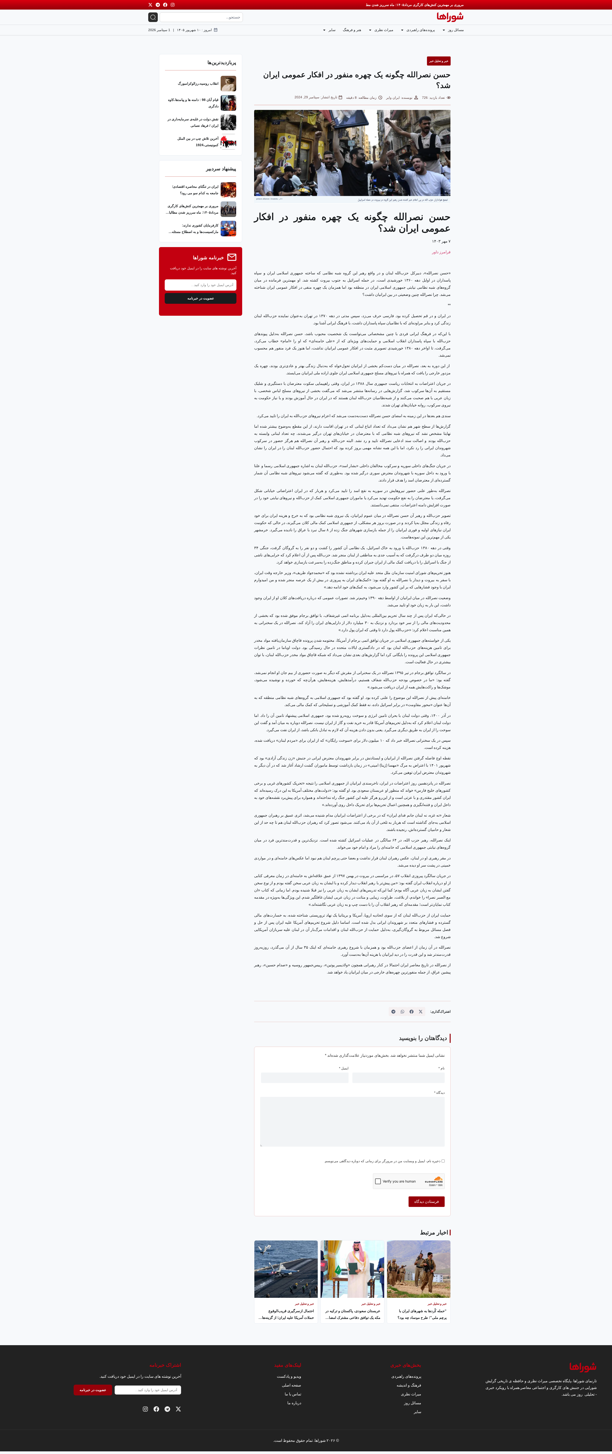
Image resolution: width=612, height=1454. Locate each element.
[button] (420, 1011)
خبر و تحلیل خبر (438, 61)
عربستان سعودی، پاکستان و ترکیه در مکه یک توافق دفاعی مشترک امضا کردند (352, 1314)
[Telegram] (158, 5)
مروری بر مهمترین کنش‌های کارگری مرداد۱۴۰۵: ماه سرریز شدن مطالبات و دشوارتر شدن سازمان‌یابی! (391, 5)
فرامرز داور (441, 252)
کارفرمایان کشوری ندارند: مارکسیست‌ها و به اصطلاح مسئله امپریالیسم (195, 229)
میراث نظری (383, 30)
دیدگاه (439, 1093)
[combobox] (201, 17)
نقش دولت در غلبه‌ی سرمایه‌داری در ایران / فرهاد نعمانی (193, 122)
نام (441, 1068)
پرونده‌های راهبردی (420, 30)
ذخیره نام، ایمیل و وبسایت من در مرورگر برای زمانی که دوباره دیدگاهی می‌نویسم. (382, 1161)
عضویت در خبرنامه (200, 298)
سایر (332, 30)
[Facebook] (165, 5)
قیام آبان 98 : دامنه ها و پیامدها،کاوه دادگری (193, 103)
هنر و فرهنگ (352, 30)
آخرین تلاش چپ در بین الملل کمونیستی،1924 (198, 142)
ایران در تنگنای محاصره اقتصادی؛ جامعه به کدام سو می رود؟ (195, 190)
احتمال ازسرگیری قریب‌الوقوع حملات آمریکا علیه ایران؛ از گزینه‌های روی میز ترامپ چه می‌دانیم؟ (286, 1314)
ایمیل (344, 1068)
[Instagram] (172, 5)
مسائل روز (456, 30)
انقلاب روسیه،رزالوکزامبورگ (198, 83)
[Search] (153, 17)
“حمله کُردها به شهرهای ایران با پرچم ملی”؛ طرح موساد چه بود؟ (422, 1314)
